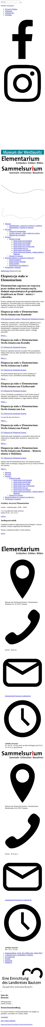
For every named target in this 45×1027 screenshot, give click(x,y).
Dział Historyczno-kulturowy (19, 265)
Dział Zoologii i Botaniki (17, 262)
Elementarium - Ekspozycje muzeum (21, 227)
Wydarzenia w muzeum (13, 267)
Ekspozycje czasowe (16, 256)
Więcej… (4, 335)
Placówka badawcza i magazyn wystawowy (19, 258)
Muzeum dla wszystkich (17, 235)
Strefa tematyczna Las (20, 248)
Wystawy (8, 237)
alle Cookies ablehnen (8, 1021)
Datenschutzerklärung (13, 1024)
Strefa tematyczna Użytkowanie (23, 246)
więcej (3, 533)
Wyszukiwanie (10, 957)
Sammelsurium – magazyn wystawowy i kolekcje (25, 226)
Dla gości (8, 229)
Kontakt (7, 959)
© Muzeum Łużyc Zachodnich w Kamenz (19, 955)
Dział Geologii (14, 263)
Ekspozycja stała (14, 239)
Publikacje (8, 962)
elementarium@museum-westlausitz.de (18, 696)
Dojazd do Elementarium (17, 231)
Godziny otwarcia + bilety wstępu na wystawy (24, 233)
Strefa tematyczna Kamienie (22, 241)
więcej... (3, 516)
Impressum (8, 961)
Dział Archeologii (15, 260)
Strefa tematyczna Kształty (22, 243)
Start (2, 271)
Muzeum (8, 224)
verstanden (4, 1017)
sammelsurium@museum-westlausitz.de (18, 900)
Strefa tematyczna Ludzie (21, 245)
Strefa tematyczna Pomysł (21, 250)
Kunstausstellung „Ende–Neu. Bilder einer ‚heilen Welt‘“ (24, 953)
